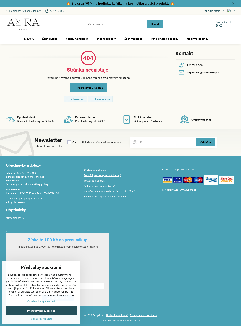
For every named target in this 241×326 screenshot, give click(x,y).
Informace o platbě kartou (178, 169)
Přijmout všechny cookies (41, 310)
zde (124, 196)
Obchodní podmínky (95, 170)
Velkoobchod (91, 186)
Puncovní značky (93, 196)
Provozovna (12, 189)
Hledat (155, 24)
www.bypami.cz (188, 189)
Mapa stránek (102, 99)
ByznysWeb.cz (132, 320)
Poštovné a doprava (95, 180)
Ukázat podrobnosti (41, 318)
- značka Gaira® (107, 186)
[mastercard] (188, 182)
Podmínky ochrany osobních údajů (102, 175)
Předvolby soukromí (117, 315)
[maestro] (198, 182)
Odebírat (205, 142)
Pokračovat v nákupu (90, 88)
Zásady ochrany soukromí (143, 315)
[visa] (167, 182)
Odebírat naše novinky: (48, 146)
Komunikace (12, 180)
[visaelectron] (177, 182)
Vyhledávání (77, 99)
